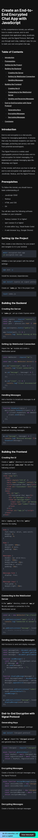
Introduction (9, 57)
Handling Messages (15, 80)
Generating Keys (14, 110)
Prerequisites (10, 61)
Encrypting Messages (16, 114)
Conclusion (9, 121)
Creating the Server (15, 73)
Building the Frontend (13, 84)
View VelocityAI (27, 835)
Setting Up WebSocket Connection (21, 76)
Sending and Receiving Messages (21, 99)
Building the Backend (13, 69)
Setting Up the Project (13, 65)
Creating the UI (14, 88)
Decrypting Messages (16, 117)
